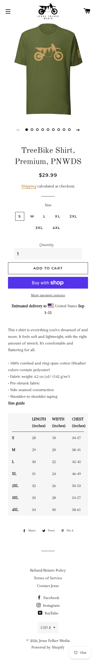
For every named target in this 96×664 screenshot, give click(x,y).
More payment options (48, 295)
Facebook (50, 597)
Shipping (28, 186)
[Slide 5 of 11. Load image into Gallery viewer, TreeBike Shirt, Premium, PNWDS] (48, 129)
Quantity (46, 244)
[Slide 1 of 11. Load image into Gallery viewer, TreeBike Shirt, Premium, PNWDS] (26, 129)
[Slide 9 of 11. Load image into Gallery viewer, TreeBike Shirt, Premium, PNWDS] (69, 129)
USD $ (46, 627)
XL (57, 216)
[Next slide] (78, 130)
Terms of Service (48, 578)
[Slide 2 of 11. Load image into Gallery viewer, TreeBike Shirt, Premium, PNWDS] (32, 129)
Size (48, 205)
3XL (39, 228)
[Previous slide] (18, 130)
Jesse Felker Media (54, 640)
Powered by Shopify (48, 647)
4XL (57, 228)
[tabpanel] (48, 69)
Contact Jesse (48, 585)
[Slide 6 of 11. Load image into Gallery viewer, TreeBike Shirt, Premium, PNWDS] (53, 129)
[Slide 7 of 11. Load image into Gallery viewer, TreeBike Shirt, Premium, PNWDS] (58, 129)
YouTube (50, 613)
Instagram (51, 605)
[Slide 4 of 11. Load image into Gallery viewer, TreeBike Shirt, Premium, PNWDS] (42, 129)
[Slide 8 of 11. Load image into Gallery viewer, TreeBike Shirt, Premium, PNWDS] (64, 129)
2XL (73, 216)
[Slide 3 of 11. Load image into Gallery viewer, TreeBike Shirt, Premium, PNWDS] (37, 129)
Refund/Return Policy (48, 570)
